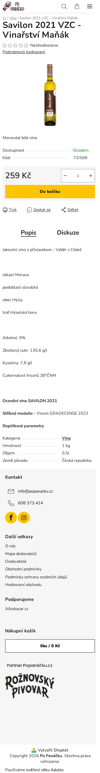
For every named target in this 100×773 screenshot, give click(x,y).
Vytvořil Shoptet (53, 750)
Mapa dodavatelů (21, 554)
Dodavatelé (15, 561)
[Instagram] (24, 518)
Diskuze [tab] (68, 232)
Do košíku (50, 191)
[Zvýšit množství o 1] (91, 175)
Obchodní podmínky (23, 569)
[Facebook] (11, 518)
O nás (10, 546)
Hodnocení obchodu (23, 585)
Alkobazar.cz (16, 609)
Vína (66, 438)
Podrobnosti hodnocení (24, 52)
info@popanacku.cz (35, 491)
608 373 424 (30, 503)
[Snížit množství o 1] (65, 175)
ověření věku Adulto (45, 770)
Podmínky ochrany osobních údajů (36, 577)
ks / (50, 646)
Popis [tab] (28, 232)
